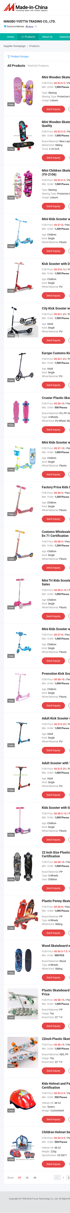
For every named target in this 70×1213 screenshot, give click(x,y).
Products (30, 36)
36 (27, 1177)
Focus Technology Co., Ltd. (45, 1198)
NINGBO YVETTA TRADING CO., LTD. (30, 21)
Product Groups (19, 56)
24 (19, 1177)
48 (34, 1177)
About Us (47, 36)
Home (10, 36)
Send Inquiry (53, 109)
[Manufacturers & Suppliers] (26, 7)
